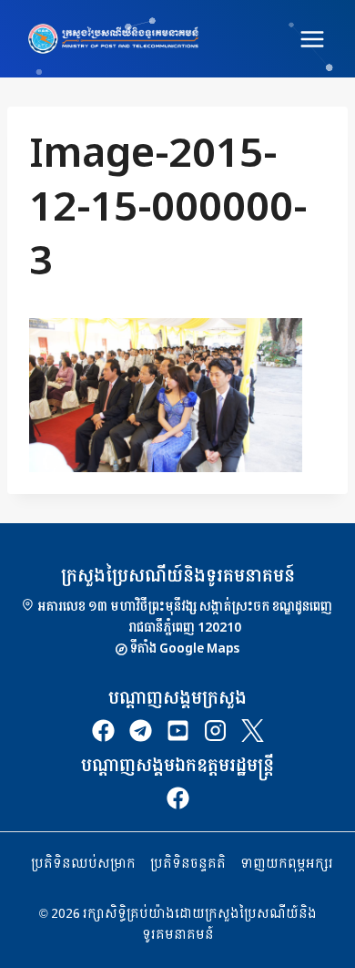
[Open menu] (311, 38)
